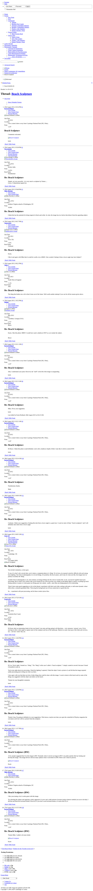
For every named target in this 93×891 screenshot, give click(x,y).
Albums (14, 22)
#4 (22, 221)
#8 (22, 381)
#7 (22, 344)
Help (5, 4)
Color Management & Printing (16, 53)
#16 (22, 728)
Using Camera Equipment (15, 50)
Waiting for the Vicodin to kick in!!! (23, 848)
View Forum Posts (13, 112)
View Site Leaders (17, 39)
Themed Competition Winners (20, 25)
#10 (23, 458)
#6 (22, 300)
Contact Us (7, 881)
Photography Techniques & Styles (18, 55)
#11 (23, 495)
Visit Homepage (12, 155)
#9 (22, 421)
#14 (22, 638)
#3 (22, 189)
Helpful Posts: (6, 83)
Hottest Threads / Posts (18, 30)
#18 (23, 807)
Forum (6, 16)
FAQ (9, 19)
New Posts (11, 17)
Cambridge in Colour (10, 883)
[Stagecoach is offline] (10, 231)
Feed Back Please (7, 848)
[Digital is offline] (9, 310)
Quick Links (11, 35)
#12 (23, 534)
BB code (6, 865)
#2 (22, 147)
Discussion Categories (10, 45)
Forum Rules (4, 875)
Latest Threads (8, 43)
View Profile (11, 110)
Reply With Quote (9, 144)
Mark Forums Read (17, 34)
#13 (23, 597)
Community (11, 21)
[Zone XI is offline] (10, 546)
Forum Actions (12, 32)
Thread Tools (7, 98)
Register (6, 2)
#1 (22, 107)
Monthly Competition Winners (20, 27)
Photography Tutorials (10, 47)
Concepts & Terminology (15, 48)
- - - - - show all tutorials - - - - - (17, 57)
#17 (23, 770)
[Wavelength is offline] (11, 159)
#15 (22, 690)
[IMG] (6, 868)
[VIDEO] (7, 870)
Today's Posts (15, 37)
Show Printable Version (15, 102)
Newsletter (7, 58)
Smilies (6, 867)
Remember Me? (11, 9)
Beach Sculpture (22, 93)
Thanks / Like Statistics (18, 29)
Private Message (12, 113)
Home (6, 14)
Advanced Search (9, 65)
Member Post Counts (18, 24)
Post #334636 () (9, 86)
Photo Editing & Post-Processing (17, 52)
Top (5, 884)
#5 (22, 263)
